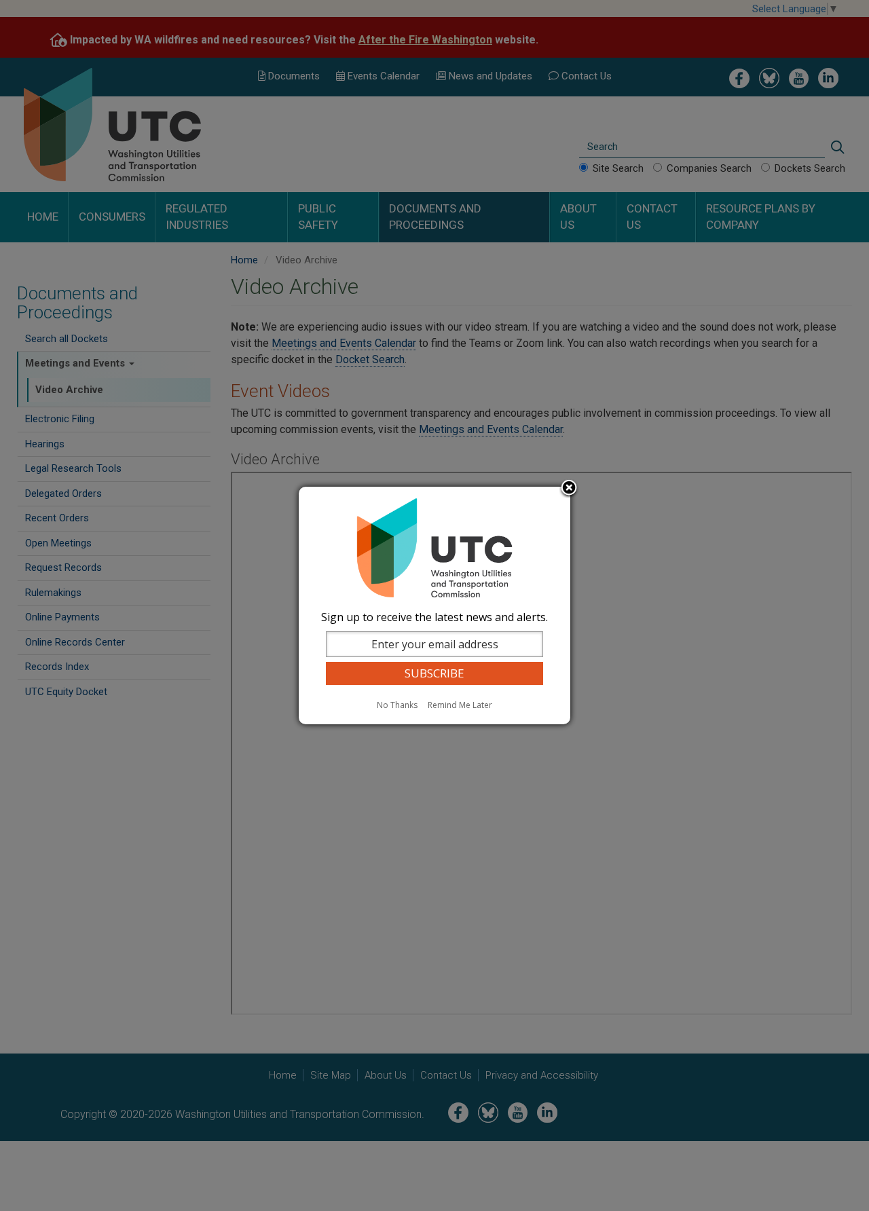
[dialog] (434, 605)
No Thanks (397, 705)
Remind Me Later (460, 705)
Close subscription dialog (569, 489)
